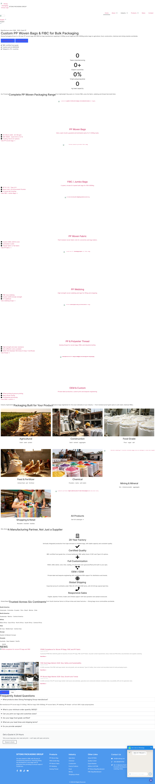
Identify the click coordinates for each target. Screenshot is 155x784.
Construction (77, 438)
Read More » (43, 656)
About (113, 13)
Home (106, 13)
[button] (77, 22)
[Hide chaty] (151, 780)
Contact (150, 13)
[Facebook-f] (17, 771)
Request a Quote (8, 40)
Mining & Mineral (129, 483)
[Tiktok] (24, 771)
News (143, 13)
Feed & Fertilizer (25, 479)
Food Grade (129, 438)
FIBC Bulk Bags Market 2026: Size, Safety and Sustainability (60, 663)
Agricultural (26, 438)
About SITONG (21, 40)
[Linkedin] (21, 771)
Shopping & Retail (25, 519)
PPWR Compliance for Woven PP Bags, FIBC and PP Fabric (60, 649)
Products (134, 13)
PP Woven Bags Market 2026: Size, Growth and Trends (59, 676)
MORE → (4, 692)
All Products (77, 515)
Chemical (77, 479)
